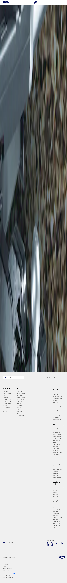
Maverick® (52, 378)
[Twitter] (52, 543)
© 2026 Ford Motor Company (9, 557)
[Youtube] (57, 543)
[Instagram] (62, 543)
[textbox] (13, 377)
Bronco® (45, 378)
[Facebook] (48, 543)
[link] (5, 559)
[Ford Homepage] (62, 557)
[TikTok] (52, 545)
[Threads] (48, 545)
